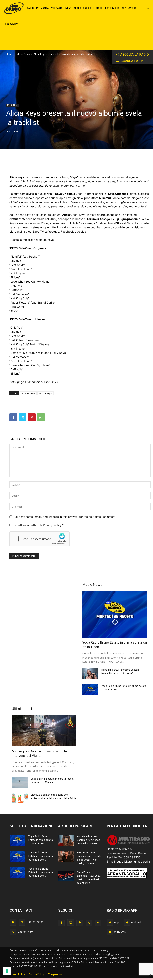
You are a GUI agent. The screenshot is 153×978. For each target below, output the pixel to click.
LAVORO (132, 8)
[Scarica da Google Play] (127, 922)
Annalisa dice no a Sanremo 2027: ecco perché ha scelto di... (88, 840)
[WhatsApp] (41, 417)
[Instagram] (70, 922)
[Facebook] (13, 417)
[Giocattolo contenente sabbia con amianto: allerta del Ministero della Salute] (20, 798)
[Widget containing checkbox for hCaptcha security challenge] (39, 538)
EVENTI (68, 8)
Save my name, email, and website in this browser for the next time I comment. (65, 516)
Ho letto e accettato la (38, 525)
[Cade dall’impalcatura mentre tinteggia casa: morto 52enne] (20, 782)
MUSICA (45, 8)
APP (124, 8)
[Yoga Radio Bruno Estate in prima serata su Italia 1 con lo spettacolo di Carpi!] (115, 614)
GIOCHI (99, 8)
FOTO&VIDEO (112, 8)
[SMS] (13, 922)
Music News (23, 54)
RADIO (30, 8)
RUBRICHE (88, 8)
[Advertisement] (80, 165)
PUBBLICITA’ (11, 23)
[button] (148, 8)
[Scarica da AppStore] (110, 922)
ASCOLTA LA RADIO (134, 54)
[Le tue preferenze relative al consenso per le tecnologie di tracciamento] (7, 971)
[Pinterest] (32, 417)
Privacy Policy (52, 525)
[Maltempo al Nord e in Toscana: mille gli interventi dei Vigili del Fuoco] (45, 731)
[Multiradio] (129, 844)
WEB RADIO (57, 8)
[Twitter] (22, 417)
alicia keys (45, 393)
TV (37, 8)
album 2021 (28, 393)
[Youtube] (98, 923)
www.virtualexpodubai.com (90, 227)
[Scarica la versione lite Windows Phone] (110, 932)
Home (9, 54)
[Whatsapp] (22, 922)
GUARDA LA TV (132, 61)
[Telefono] (13, 932)
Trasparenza (55, 974)
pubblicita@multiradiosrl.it (133, 861)
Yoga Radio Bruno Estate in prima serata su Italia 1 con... (40, 840)
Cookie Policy (36, 974)
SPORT (77, 8)
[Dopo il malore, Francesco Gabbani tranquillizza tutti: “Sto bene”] (90, 673)
